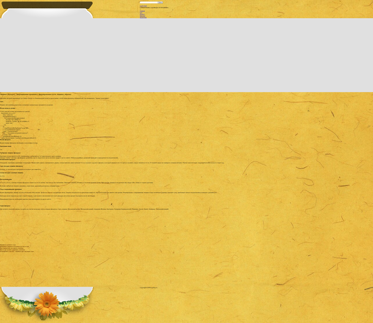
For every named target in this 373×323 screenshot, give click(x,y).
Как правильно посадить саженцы (12, 248)
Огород (142, 14)
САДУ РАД (143, 6)
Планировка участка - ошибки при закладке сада (17, 251)
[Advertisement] (186, 223)
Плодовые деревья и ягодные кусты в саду (14, 246)
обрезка (50, 192)
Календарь (143, 17)
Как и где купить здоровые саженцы (12, 250)
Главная (142, 11)
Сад (141, 12)
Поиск (160, 2)
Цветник (142, 16)
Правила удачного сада (8, 245)
